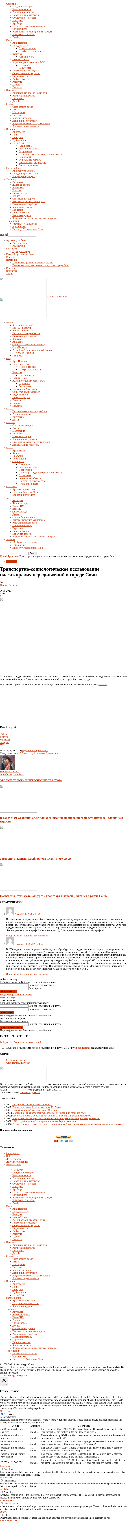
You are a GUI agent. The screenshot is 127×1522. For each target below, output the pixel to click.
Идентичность (26, 56)
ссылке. (103, 684)
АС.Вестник (18, 246)
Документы (25, 68)
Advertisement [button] (7, 1500)
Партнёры (11, 271)
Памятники (12, 259)
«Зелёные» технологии (24, 223)
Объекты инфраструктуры (32, 162)
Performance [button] (6, 1477)
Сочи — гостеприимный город (28, 26)
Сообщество (12, 104)
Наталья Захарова (9, 585)
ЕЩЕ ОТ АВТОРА (51, 780)
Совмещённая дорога (23, 198)
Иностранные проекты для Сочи (29, 93)
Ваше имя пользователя (41, 985)
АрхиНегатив (19, 42)
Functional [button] (5, 1466)
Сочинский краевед (16, 1060)
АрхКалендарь (20, 243)
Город (9, 40)
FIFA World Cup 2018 (23, 34)
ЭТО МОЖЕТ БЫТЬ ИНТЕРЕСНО (20, 780)
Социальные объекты (30, 159)
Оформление (25, 151)
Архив (9, 273)
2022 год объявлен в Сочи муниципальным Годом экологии (44, 1121)
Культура (17, 54)
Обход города (19, 193)
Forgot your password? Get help (16, 994)
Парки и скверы (27, 48)
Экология (17, 87)
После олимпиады (28, 165)
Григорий (19, 944)
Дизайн (16, 101)
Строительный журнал (18, 1062)
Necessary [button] (5, 1411)
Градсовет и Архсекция (24, 70)
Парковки (17, 209)
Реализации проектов (23, 95)
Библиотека (12, 248)
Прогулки (17, 137)
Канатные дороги (21, 215)
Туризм (16, 84)
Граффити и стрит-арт (30, 51)
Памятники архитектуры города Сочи (32, 262)
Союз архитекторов (22, 106)
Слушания (24, 65)
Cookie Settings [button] (7, 1375)
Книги (15, 134)
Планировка (25, 145)
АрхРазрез (17, 23)
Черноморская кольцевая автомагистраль (34, 218)
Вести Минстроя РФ (23, 12)
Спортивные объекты (30, 148)
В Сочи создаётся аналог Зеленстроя (39, 753)
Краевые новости (21, 9)
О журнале (12, 268)
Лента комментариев (17, 1161)
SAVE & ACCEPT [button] (9, 1520)
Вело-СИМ (18, 187)
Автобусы (17, 182)
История (10, 129)
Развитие (17, 81)
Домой (3, 556)
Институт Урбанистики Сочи (28, 229)
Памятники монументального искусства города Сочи (40, 265)
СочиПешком (19, 29)
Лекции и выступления (24, 120)
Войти (9, 1156)
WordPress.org (13, 1164)
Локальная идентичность (25, 126)
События (11, 3)
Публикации (19, 140)
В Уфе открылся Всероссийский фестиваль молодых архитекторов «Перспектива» (56, 1118)
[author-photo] (7, 768)
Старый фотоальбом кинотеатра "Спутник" (35, 1110)
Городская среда (20, 45)
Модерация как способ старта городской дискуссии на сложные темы (49, 1113)
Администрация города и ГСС (28, 62)
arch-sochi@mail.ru (30, 1092)
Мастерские (18, 112)
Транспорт (11, 179)
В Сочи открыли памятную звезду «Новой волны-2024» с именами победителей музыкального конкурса (68, 1124)
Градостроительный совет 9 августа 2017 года (36, 1107)
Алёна (18, 914)
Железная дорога (21, 184)
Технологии (12, 221)
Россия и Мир (13, 168)
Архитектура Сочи (16, 240)
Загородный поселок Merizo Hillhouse (32, 1104)
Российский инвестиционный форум (32, 31)
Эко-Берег (17, 37)
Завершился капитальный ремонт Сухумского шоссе (35, 858)
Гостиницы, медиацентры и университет (40, 154)
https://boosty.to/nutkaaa (12, 774)
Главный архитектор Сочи (20, 254)
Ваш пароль (35, 988)
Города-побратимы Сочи (25, 173)
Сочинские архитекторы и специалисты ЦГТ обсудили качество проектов (51, 1115)
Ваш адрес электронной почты (45, 1006)
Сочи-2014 (18, 143)
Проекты (11, 90)
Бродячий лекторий (22, 6)
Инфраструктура (21, 79)
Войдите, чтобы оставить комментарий (27, 935)
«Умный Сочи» (20, 59)
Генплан (10, 257)
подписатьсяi (83, 1047)
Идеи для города (21, 251)
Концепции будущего (23, 176)
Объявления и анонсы (24, 17)
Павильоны (25, 157)
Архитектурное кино (23, 171)
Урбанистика (19, 226)
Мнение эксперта (21, 118)
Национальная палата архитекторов (31, 123)
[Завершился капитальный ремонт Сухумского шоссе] (18, 852)
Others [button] (3, 1512)
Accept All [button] (21, 1375)
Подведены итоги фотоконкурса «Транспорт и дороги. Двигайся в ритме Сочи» (54, 895)
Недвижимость (20, 76)
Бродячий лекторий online (34, 750)
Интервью (17, 115)
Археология (18, 132)
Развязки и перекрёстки (24, 204)
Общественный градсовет (26, 73)
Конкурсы (17, 20)
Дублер (16, 196)
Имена (15, 109)
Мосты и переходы (22, 207)
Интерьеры (18, 98)
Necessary (9, 1414)
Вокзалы (17, 190)
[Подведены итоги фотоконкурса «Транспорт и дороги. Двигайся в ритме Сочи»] (18, 890)
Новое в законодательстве (26, 15)
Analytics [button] (4, 1489)
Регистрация (13, 1153)
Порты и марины (21, 212)
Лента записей (14, 1159)
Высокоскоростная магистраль (28, 201)
